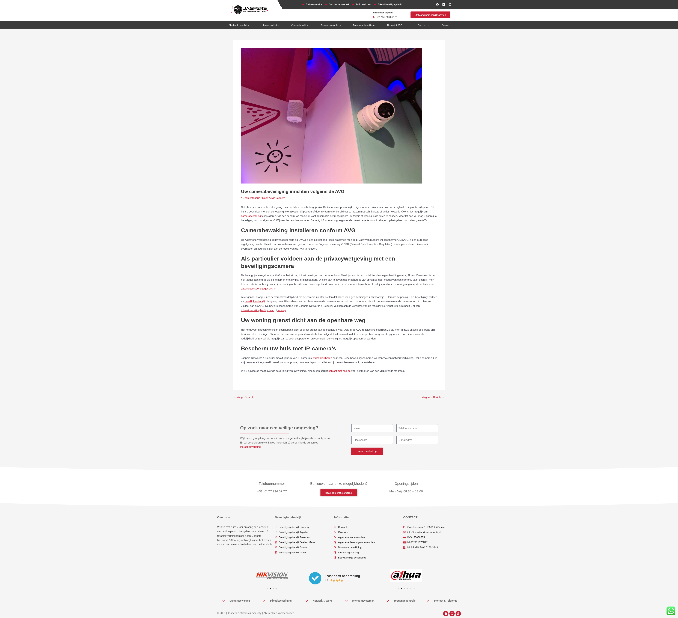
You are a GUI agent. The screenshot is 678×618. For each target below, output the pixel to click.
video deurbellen (322, 357)
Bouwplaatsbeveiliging (364, 25)
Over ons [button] (422, 25)
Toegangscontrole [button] (329, 25)
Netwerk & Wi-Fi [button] (395, 25)
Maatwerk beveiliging (239, 25)
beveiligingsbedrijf (255, 301)
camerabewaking (251, 215)
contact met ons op (339, 370)
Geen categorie (251, 197)
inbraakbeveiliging (250, 446)
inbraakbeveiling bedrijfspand (257, 310)
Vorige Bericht (243, 397)
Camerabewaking (299, 25)
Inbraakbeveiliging (270, 25)
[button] (267, 588)
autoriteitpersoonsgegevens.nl (258, 288)
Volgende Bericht (433, 397)
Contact (445, 25)
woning (281, 310)
